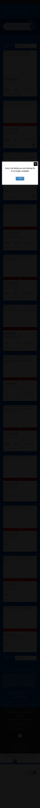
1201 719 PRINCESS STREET (15, 638)
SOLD (35, 21)
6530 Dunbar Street (13, 83)
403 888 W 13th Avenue (13, 387)
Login (13, 2)
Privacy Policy (9, 757)
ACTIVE (27, 21)
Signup (6, 2)
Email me (25, 702)
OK (20, 178)
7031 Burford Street (14, 437)
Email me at (20, 728)
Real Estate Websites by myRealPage (24, 757)
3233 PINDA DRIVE (12, 488)
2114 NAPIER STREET (17, 133)
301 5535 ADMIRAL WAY (13, 588)
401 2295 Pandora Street (14, 337)
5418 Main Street (11, 287)
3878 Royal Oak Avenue (14, 236)
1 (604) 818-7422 (13, 702)
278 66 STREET (11, 538)
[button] (20, 736)
